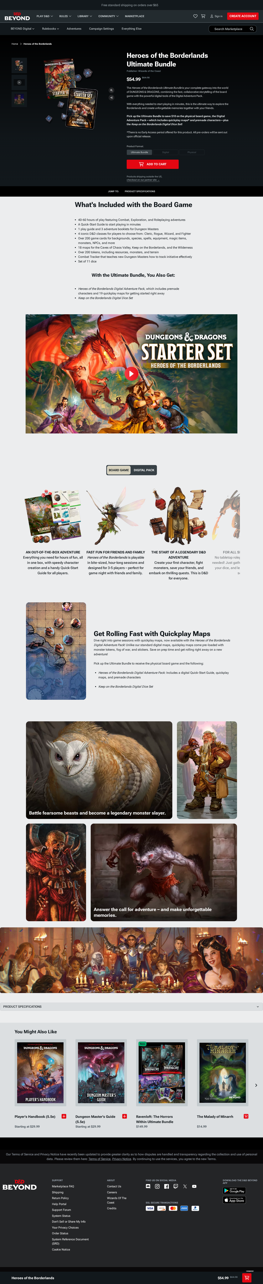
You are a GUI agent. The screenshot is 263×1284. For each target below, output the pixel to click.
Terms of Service (100, 1159)
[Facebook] (166, 1186)
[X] (185, 1186)
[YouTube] (194, 1186)
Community (106, 16)
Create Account (242, 16)
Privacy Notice (121, 1159)
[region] (19, 83)
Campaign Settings (101, 28)
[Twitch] (175, 1186)
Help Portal (59, 1204)
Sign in (219, 16)
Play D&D (43, 16)
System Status (61, 1216)
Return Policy (60, 1198)
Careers (112, 1192)
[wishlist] (195, 16)
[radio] (139, 152)
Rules (63, 16)
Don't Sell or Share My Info (68, 1221)
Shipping (58, 1192)
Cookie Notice (61, 1249)
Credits (111, 1208)
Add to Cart (156, 164)
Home (15, 44)
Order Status (60, 1233)
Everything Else (132, 28)
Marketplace (134, 16)
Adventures (74, 28)
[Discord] (148, 1186)
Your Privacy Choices (65, 1227)
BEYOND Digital (21, 28)
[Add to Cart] (246, 1116)
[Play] (131, 374)
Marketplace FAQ (63, 1186)
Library (83, 16)
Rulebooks (49, 28)
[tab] (119, 470)
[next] (236, 523)
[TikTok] (203, 1186)
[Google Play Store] (234, 1191)
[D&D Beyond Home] (17, 16)
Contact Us (114, 1186)
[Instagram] (157, 1186)
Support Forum (61, 1210)
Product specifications (140, 191)
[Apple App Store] (234, 1200)
